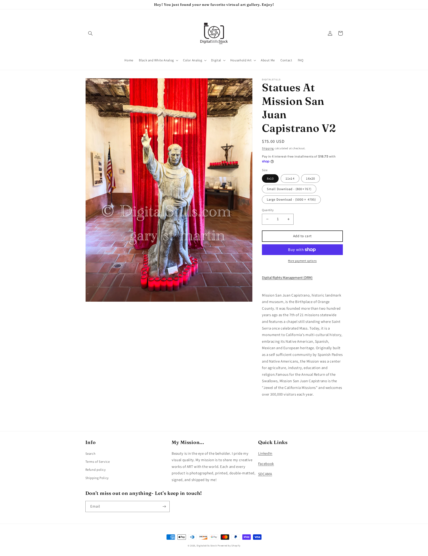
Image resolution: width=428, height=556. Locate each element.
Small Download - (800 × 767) (289, 189)
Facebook (266, 463)
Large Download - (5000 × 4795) (291, 199)
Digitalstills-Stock (207, 545)
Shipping (268, 148)
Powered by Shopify (229, 545)
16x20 (310, 178)
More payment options (302, 261)
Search (90, 453)
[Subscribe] (164, 506)
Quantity (268, 210)
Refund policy (95, 469)
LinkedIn (265, 453)
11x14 (290, 178)
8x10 (270, 178)
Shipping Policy (97, 478)
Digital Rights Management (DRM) (287, 277)
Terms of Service (97, 461)
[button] (90, 33)
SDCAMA (265, 473)
